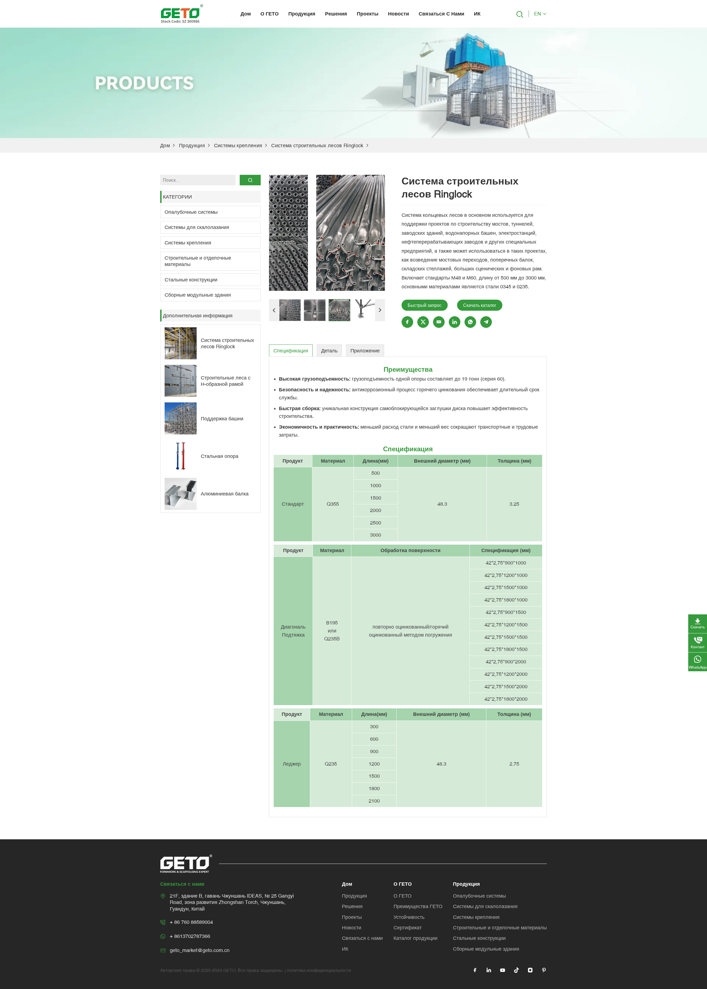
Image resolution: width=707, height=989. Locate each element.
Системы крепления (238, 145)
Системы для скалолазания (197, 227)
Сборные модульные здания (198, 295)
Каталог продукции (415, 938)
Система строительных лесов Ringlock (317, 145)
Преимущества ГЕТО (418, 906)
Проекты (367, 14)
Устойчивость (409, 917)
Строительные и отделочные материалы (198, 261)
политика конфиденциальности (319, 970)
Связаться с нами (441, 14)
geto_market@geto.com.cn (199, 950)
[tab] (291, 350)
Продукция (301, 14)
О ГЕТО (269, 14)
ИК (477, 14)
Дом (246, 14)
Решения (336, 14)
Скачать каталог (479, 305)
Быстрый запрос (425, 305)
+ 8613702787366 (190, 936)
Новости (398, 14)
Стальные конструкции (191, 280)
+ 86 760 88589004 (191, 922)
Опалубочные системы (191, 212)
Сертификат (408, 927)
